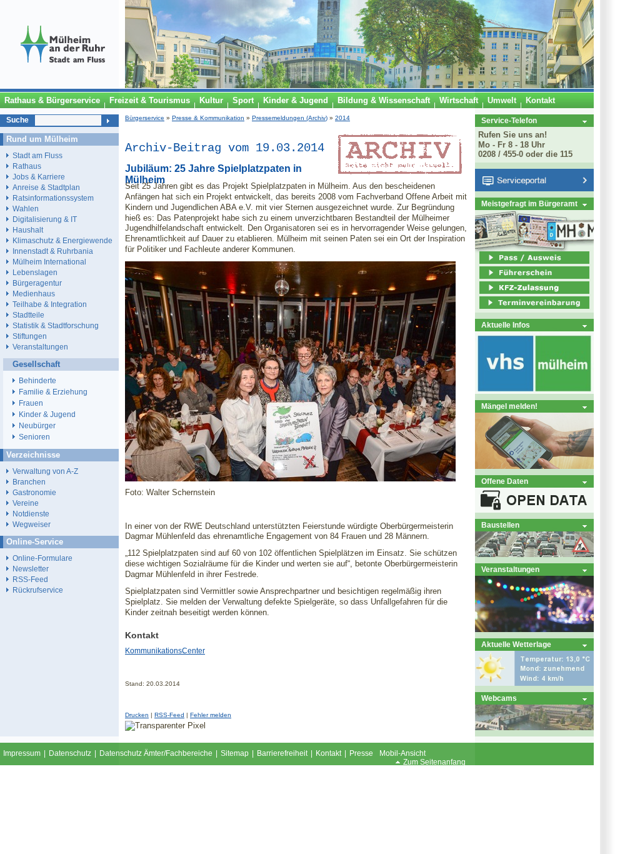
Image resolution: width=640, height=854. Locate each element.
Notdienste (30, 514)
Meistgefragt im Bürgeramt (529, 203)
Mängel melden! (509, 406)
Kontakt (328, 753)
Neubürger (37, 425)
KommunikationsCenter (165, 650)
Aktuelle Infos (505, 325)
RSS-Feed (169, 714)
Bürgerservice (144, 117)
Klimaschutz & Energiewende (62, 240)
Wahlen (25, 208)
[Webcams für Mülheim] (534, 727)
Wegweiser (31, 524)
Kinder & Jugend (47, 414)
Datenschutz (70, 753)
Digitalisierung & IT (44, 219)
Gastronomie (34, 492)
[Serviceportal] (534, 188)
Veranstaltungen (510, 569)
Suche (17, 120)
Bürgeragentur (37, 283)
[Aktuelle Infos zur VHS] (534, 391)
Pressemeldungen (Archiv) (290, 117)
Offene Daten (504, 481)
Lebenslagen (35, 272)
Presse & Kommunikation (208, 117)
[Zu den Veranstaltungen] (534, 629)
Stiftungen (29, 336)
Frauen (31, 403)
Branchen (29, 482)
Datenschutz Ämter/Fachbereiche (155, 753)
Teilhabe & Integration (49, 304)
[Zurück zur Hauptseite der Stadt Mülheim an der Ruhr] (62, 85)
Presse (361, 753)
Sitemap (235, 753)
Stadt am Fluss (37, 155)
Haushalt (27, 230)
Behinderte (37, 380)
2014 (342, 117)
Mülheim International (49, 262)
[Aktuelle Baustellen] (534, 554)
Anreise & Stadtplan (46, 187)
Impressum (22, 753)
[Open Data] (534, 510)
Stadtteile (28, 315)
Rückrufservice (37, 590)
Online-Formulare (42, 558)
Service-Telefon (509, 120)
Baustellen (500, 525)
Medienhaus (33, 293)
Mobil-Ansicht (402, 753)
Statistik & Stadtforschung (55, 325)
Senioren (34, 437)
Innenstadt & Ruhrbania (52, 251)
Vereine (25, 503)
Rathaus (26, 166)
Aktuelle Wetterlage (516, 644)
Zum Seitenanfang (434, 762)
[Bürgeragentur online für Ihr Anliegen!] (534, 466)
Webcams (499, 698)
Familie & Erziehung (53, 392)
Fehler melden (210, 714)
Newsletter (30, 569)
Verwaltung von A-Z (45, 471)
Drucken (137, 714)
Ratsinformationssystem (53, 198)
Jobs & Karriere (38, 177)
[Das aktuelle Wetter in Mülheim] (534, 683)
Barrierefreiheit (282, 753)
